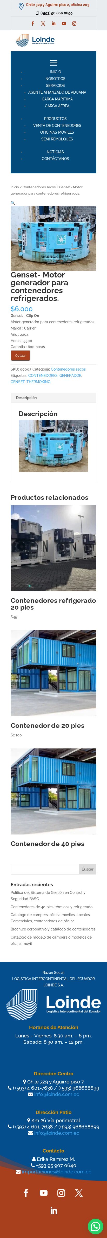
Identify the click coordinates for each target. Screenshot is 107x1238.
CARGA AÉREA (57, 106)
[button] (13, 203)
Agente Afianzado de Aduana (57, 92)
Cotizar (20, 355)
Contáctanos (55, 159)
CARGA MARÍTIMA (57, 99)
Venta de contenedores (57, 125)
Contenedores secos (39, 187)
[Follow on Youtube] (64, 23)
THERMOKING (38, 382)
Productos (55, 119)
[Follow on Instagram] (74, 23)
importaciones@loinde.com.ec (56, 1171)
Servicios (55, 85)
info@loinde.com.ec (56, 1094)
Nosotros (55, 79)
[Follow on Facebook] (33, 23)
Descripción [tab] (26, 398)
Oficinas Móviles (57, 132)
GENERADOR (70, 375)
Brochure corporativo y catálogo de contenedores (53, 929)
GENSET (18, 382)
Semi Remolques (57, 139)
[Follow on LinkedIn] (53, 23)
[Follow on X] (43, 23)
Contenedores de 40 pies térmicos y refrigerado (51, 907)
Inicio (55, 72)
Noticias (55, 152)
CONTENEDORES (43, 375)
